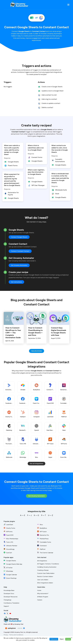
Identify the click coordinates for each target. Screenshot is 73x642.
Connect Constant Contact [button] (20, 251)
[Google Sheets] (31, 18)
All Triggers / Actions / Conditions (48, 564)
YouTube (10, 613)
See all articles (36, 351)
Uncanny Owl (18, 624)
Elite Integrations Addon (45, 583)
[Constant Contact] (41, 18)
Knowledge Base (9, 590)
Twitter (7, 613)
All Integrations (42, 561)
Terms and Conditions (16, 635)
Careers (39, 600)
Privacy (6, 635)
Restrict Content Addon (45, 576)
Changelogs (7, 600)
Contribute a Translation (11, 603)
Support (6, 606)
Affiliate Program (42, 597)
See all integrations (36, 463)
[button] (68, 4)
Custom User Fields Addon (45, 573)
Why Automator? (42, 593)
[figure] (39, 86)
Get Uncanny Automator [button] (19, 265)
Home (39, 590)
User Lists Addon (42, 580)
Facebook (4, 613)
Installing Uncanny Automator (46, 567)
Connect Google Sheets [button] (19, 237)
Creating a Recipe (43, 570)
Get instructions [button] (16, 282)
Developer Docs (9, 593)
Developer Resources (10, 597)
